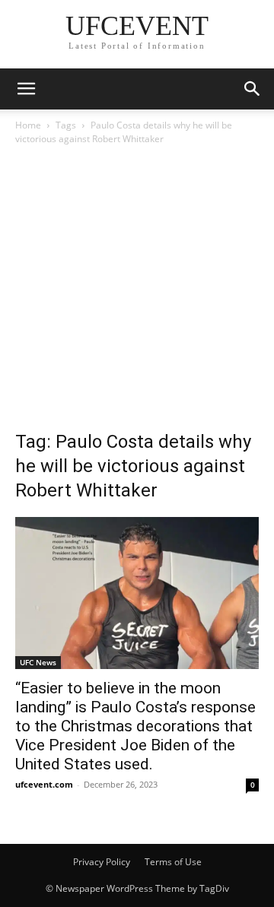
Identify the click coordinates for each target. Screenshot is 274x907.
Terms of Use (173, 861)
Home (28, 125)
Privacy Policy (101, 861)
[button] (26, 88)
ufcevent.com (44, 784)
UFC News (38, 662)
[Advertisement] (137, 292)
